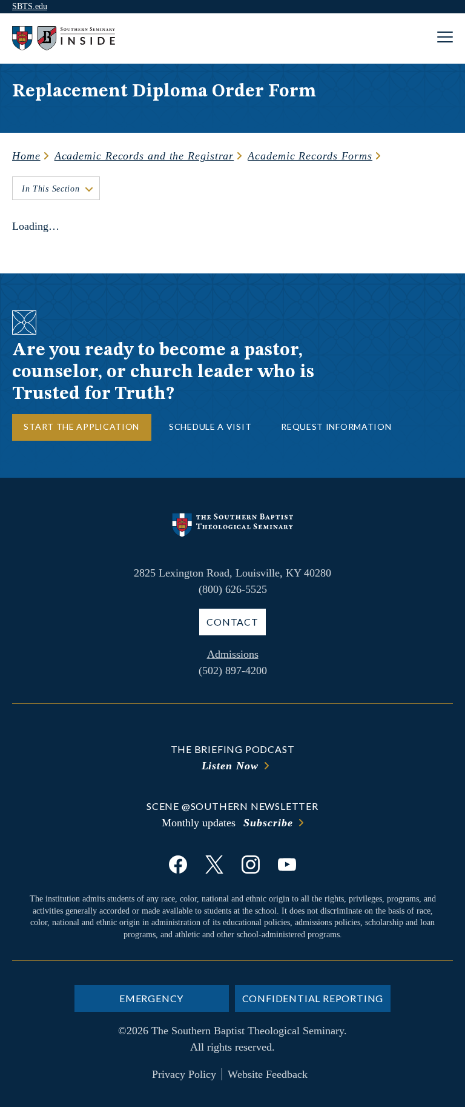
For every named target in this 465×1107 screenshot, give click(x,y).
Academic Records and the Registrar (144, 156)
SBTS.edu (29, 6)
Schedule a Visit (210, 426)
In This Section (51, 188)
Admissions (233, 654)
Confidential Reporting (313, 998)
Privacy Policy (184, 1074)
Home (26, 156)
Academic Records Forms (310, 156)
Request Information (336, 426)
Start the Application (81, 426)
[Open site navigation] (445, 38)
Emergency (151, 998)
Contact (232, 621)
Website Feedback (268, 1074)
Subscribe (267, 823)
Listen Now (230, 766)
